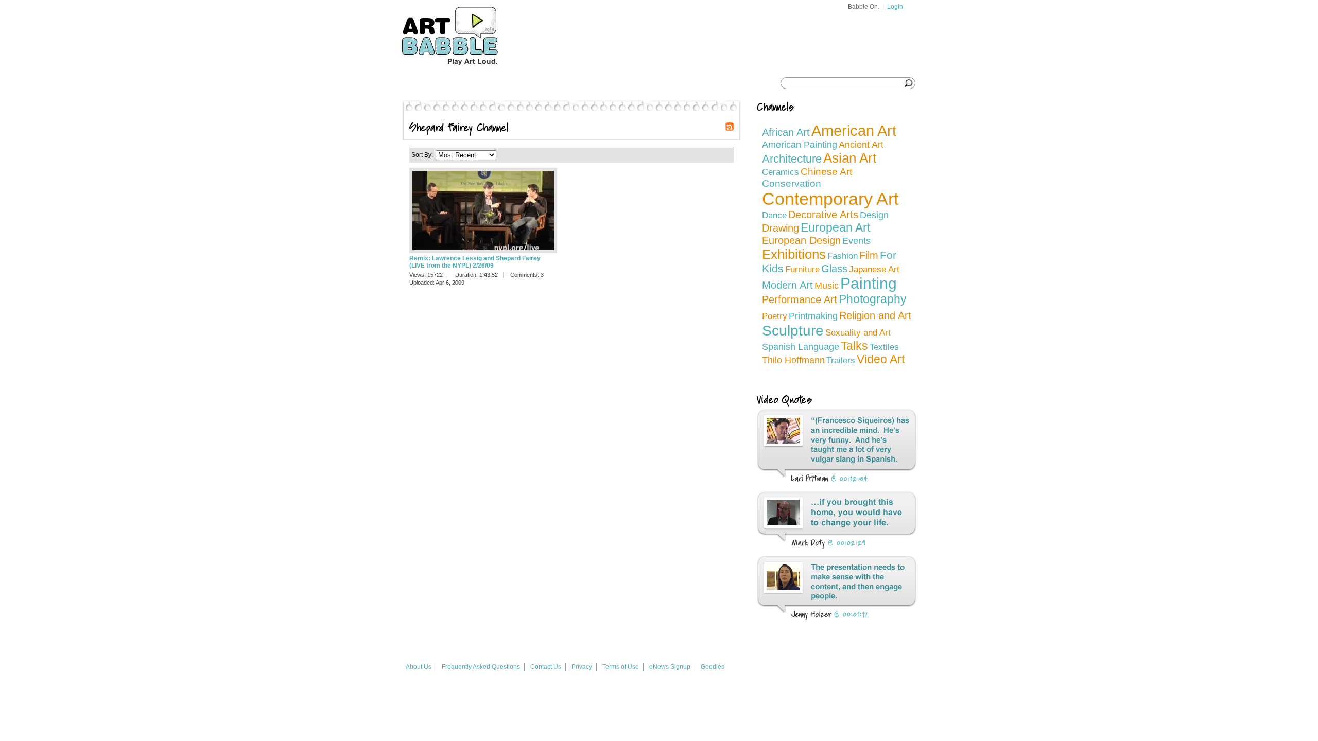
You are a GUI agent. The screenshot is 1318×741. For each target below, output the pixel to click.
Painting (868, 283)
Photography (873, 299)
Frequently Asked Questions (481, 667)
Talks (854, 345)
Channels (513, 83)
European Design (801, 240)
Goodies (712, 667)
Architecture (792, 158)
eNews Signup (669, 667)
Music (826, 285)
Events (856, 241)
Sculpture (793, 331)
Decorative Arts (823, 214)
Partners (616, 83)
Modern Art (787, 285)
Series (464, 83)
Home (421, 83)
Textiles (884, 347)
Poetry (774, 316)
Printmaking (813, 316)
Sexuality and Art (858, 333)
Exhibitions (794, 254)
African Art (786, 132)
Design (874, 214)
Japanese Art (874, 269)
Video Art (881, 359)
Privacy (581, 667)
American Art (853, 130)
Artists (563, 83)
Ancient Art (861, 144)
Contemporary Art (830, 198)
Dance (774, 215)
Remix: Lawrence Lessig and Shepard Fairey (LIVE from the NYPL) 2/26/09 (475, 262)
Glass (834, 268)
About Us (418, 667)
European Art (835, 227)
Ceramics (780, 172)
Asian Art (849, 158)
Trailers (840, 360)
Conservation (791, 183)
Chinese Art (826, 171)
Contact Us (545, 667)
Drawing (780, 228)
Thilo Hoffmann (793, 360)
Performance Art (799, 299)
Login (895, 6)
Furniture (802, 269)
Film (868, 255)
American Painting (799, 144)
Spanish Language (800, 347)
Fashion (842, 256)
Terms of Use (620, 667)
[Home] (469, 70)
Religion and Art (875, 315)
